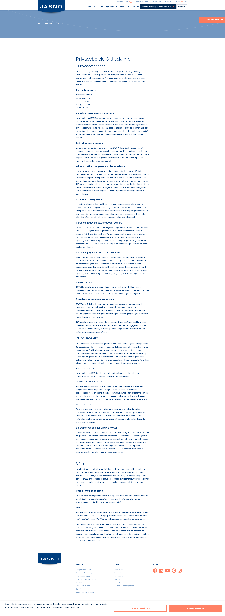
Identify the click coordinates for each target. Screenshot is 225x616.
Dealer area (157, 2)
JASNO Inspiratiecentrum (85, 592)
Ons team (117, 579)
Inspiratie (124, 6)
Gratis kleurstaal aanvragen (86, 579)
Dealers (182, 7)
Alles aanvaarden (195, 608)
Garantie (79, 589)
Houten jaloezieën (108, 6)
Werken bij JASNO (142, 2)
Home (40, 23)
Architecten (118, 569)
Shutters (92, 6)
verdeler (214, 20)
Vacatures (118, 582)
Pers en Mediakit (120, 573)
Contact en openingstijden (124, 586)
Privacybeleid (8, 612)
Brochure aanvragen (83, 576)
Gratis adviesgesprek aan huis (156, 7)
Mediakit (168, 2)
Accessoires (80, 582)
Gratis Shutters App (83, 586)
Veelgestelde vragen (83, 569)
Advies (136, 6)
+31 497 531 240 (122, 2)
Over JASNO (119, 576)
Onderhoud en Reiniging (85, 573)
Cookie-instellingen (140, 608)
